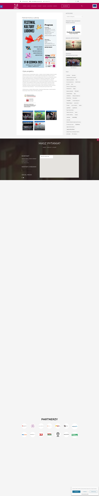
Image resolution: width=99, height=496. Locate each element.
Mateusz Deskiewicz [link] (76, 95)
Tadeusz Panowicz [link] (70, 112)
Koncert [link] (77, 91)
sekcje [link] (80, 105)
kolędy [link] (74, 88)
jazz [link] (72, 84)
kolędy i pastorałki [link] (70, 91)
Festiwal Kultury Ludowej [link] (71, 77)
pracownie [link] (76, 103)
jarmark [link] (68, 84)
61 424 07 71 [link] (24, 169)
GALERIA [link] (44, 6)
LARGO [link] (28, 6)
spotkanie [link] (74, 107)
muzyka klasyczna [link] (75, 100)
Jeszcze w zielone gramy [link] (71, 86)
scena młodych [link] (74, 105)
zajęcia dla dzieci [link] (71, 129)
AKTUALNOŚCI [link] (34, 6)
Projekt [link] (68, 105)
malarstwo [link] (69, 95)
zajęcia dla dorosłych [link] (71, 126)
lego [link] (75, 93)
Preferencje (93, 491)
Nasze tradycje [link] (69, 103)
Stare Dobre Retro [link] (70, 110)
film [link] (76, 79)
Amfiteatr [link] (68, 75)
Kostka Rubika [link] (69, 93)
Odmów (85, 491)
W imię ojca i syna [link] (70, 124)
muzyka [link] (68, 100)
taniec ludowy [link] (70, 114)
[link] (1, 6)
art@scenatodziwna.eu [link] (27, 170)
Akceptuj (76, 491)
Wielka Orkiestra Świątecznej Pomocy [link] (74, 122)
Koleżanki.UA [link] (69, 88)
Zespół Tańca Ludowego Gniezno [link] (73, 131)
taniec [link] (76, 112)
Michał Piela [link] (69, 98)
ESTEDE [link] (24, 6)
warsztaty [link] (74, 117)
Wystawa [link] (77, 124)
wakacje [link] (68, 117)
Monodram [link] (75, 98)
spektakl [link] (68, 107)
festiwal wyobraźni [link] (70, 79)
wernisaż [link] (68, 119)
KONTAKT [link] (55, 6)
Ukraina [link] (76, 114)
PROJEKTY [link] (40, 6)
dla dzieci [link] (74, 75)
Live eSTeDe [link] (49, 6)
